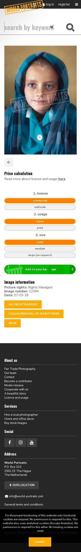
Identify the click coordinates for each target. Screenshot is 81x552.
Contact (9, 377)
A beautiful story (15, 393)
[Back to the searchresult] (8, 162)
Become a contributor (18, 381)
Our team (10, 373)
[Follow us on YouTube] (32, 442)
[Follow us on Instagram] (20, 442)
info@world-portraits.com (26, 496)
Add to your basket (49, 269)
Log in (50, 4)
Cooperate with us (16, 389)
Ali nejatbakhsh (23, 304)
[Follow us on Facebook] (9, 442)
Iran (12, 323)
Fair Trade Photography (19, 369)
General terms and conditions (23, 504)
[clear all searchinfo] (52, 27)
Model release (14, 385)
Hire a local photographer (21, 415)
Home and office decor (19, 419)
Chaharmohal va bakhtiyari (34, 314)
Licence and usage (16, 398)
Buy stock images (15, 423)
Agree (40, 542)
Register (64, 4)
